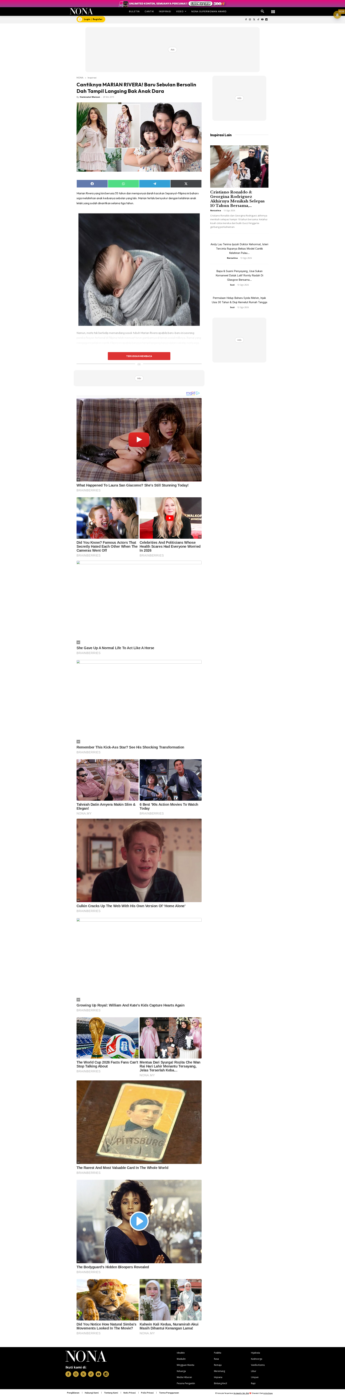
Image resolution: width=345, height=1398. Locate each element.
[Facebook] (246, 20)
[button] (262, 11)
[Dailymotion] (266, 20)
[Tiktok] (258, 20)
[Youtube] (262, 20)
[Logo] (81, 11)
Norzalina (215, 210)
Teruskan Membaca (139, 356)
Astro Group (268, 1393)
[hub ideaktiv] (273, 10)
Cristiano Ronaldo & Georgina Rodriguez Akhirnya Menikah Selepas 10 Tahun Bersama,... (237, 199)
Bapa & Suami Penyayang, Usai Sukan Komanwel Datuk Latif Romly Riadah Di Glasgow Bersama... (239, 275)
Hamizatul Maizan (90, 97)
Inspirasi (92, 77)
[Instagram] (250, 20)
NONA (80, 77)
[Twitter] (254, 20)
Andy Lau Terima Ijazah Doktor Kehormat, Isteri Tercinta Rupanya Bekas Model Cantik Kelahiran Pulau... (239, 249)
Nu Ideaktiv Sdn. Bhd (241, 1393)
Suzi (232, 284)
